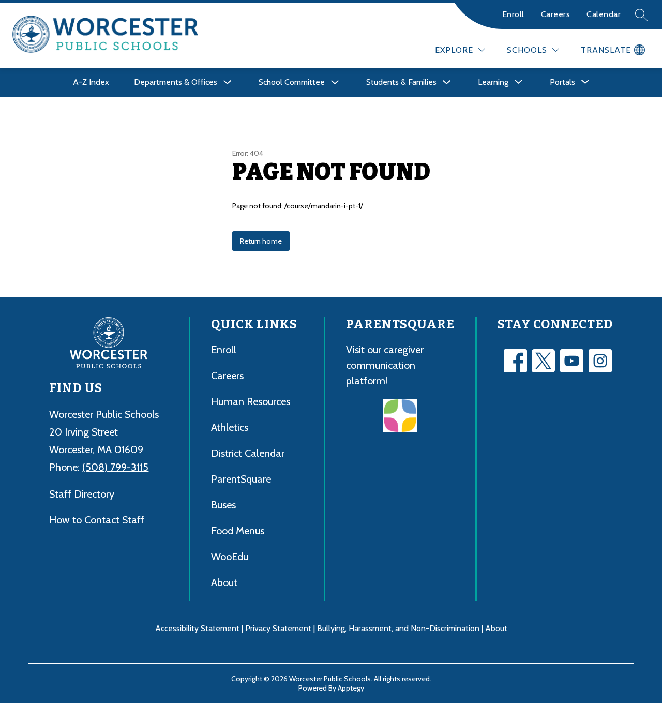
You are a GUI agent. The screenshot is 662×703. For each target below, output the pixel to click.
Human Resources (250, 401)
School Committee (292, 82)
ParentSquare (241, 479)
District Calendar (247, 453)
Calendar (603, 14)
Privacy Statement (278, 628)
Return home (261, 241)
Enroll (513, 14)
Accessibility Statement (197, 628)
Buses (223, 505)
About (224, 582)
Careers (555, 14)
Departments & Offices (175, 82)
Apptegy (351, 688)
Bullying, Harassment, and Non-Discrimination (398, 628)
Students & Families (401, 82)
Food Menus (237, 531)
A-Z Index (91, 82)
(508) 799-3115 (115, 467)
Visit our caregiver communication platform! (385, 365)
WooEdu (229, 556)
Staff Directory (81, 494)
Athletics (229, 427)
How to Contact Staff (96, 520)
